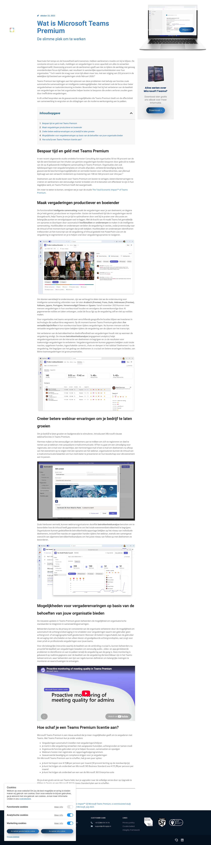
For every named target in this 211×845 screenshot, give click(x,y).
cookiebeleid (25, 799)
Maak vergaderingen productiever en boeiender (62, 127)
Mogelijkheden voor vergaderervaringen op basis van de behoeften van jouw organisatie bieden (82, 135)
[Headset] (176, 840)
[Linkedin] (182, 840)
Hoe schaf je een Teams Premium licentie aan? (62, 139)
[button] (131, 113)
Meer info (58, 807)
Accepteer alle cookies (57, 831)
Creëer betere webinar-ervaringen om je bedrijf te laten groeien (68, 131)
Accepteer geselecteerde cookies (23, 831)
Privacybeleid (13, 837)
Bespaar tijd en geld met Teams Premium (59, 123)
